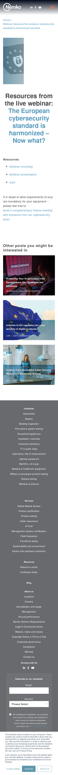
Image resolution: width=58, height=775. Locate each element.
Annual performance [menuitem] (29, 616)
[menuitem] (29, 493)
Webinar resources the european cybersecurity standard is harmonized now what (28, 26)
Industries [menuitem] (29, 408)
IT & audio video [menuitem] (29, 448)
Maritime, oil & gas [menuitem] (29, 463)
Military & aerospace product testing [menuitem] (29, 473)
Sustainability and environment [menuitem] (29, 546)
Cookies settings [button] (13, 768)
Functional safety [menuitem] (29, 541)
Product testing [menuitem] (29, 515)
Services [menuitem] (29, 500)
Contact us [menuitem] (29, 656)
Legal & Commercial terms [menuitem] (29, 626)
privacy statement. (36, 726)
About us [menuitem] (28, 591)
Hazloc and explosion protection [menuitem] (29, 551)
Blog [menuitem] (29, 582)
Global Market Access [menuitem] (29, 506)
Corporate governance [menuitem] (29, 641)
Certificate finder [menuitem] (29, 572)
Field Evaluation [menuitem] (29, 536)
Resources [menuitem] (29, 561)
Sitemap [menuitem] (29, 651)
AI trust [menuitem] (29, 526)
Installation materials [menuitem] (29, 438)
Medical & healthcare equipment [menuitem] (29, 468)
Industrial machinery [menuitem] (29, 443)
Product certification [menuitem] (29, 511)
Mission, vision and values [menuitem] (29, 631)
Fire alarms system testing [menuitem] (29, 428)
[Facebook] (35, 7)
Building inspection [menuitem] (29, 423)
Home (6, 20)
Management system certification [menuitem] (29, 531)
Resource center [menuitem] (29, 567)
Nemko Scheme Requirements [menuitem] (29, 621)
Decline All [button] (44, 768)
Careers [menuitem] (29, 601)
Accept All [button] (29, 768)
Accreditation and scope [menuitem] (29, 606)
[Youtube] (40, 7)
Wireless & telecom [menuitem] (29, 483)
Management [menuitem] (29, 611)
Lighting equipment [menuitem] (29, 458)
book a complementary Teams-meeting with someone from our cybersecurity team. (27, 214)
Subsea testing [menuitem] (29, 478)
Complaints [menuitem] (29, 646)
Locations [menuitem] (29, 596)
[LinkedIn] (31, 7)
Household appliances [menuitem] (29, 433)
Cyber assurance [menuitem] (29, 521)
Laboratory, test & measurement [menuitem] (29, 453)
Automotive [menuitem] (29, 413)
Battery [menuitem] (29, 418)
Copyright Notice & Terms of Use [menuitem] (29, 636)
